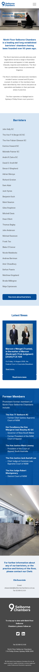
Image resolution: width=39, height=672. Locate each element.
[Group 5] (19, 604)
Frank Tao (6, 242)
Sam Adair (6, 186)
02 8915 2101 (21, 591)
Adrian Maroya (8, 174)
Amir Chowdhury (9, 264)
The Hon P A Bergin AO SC (13, 135)
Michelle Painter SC (10, 152)
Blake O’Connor (8, 247)
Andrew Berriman (9, 259)
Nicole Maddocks (9, 253)
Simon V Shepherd (10, 169)
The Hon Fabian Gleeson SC (14, 141)
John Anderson (8, 230)
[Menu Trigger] (34, 4)
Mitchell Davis (8, 214)
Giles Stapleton (8, 208)
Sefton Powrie (8, 270)
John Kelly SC (8, 129)
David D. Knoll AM (9, 163)
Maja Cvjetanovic (9, 287)
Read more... (10, 369)
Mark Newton (8, 202)
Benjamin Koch (8, 197)
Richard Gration (9, 180)
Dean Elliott (7, 219)
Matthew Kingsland (10, 275)
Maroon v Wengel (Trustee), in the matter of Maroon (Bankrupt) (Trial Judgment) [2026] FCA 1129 (19, 353)
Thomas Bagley (8, 225)
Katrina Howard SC (10, 146)
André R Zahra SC (10, 157)
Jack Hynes (7, 191)
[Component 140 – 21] (8, 3)
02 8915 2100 (21, 645)
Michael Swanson (9, 236)
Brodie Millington (9, 281)
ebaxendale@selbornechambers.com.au (20, 588)
